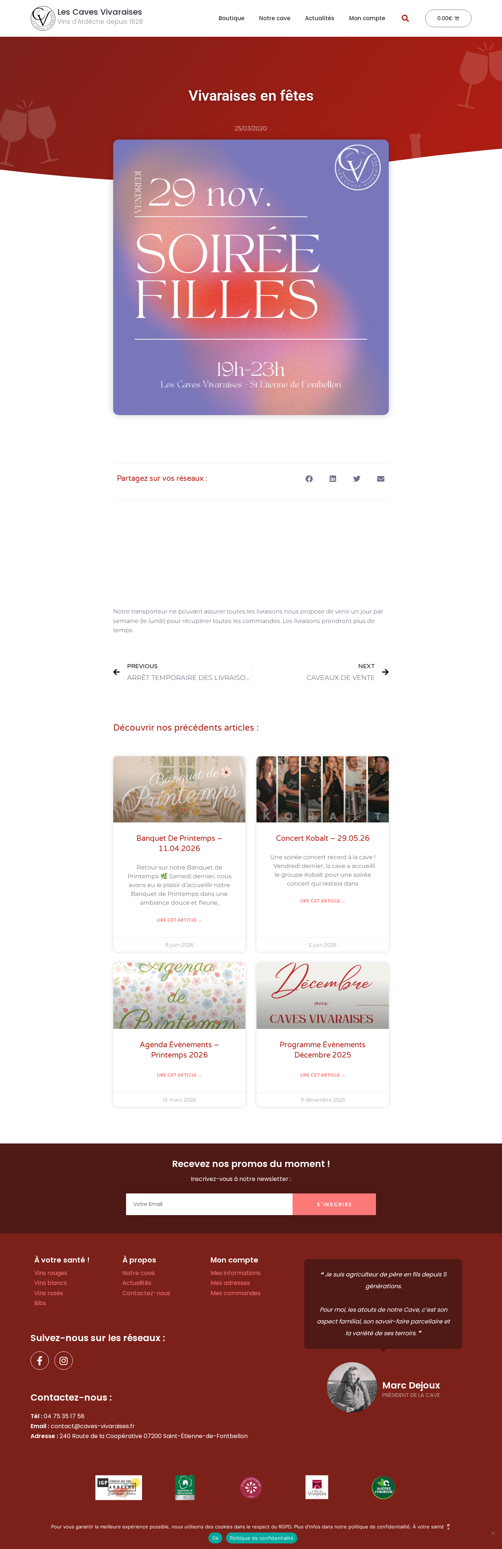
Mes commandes (236, 1293)
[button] (405, 18)
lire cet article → (179, 920)
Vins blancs (50, 1283)
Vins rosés (48, 1293)
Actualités (319, 18)
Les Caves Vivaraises (99, 12)
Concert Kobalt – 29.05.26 (323, 838)
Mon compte (367, 18)
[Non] (492, 1533)
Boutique (231, 18)
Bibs (40, 1303)
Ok (215, 1538)
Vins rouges (50, 1273)
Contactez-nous (146, 1293)
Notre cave (274, 18)
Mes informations (236, 1273)
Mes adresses (230, 1283)
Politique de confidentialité (262, 1538)
